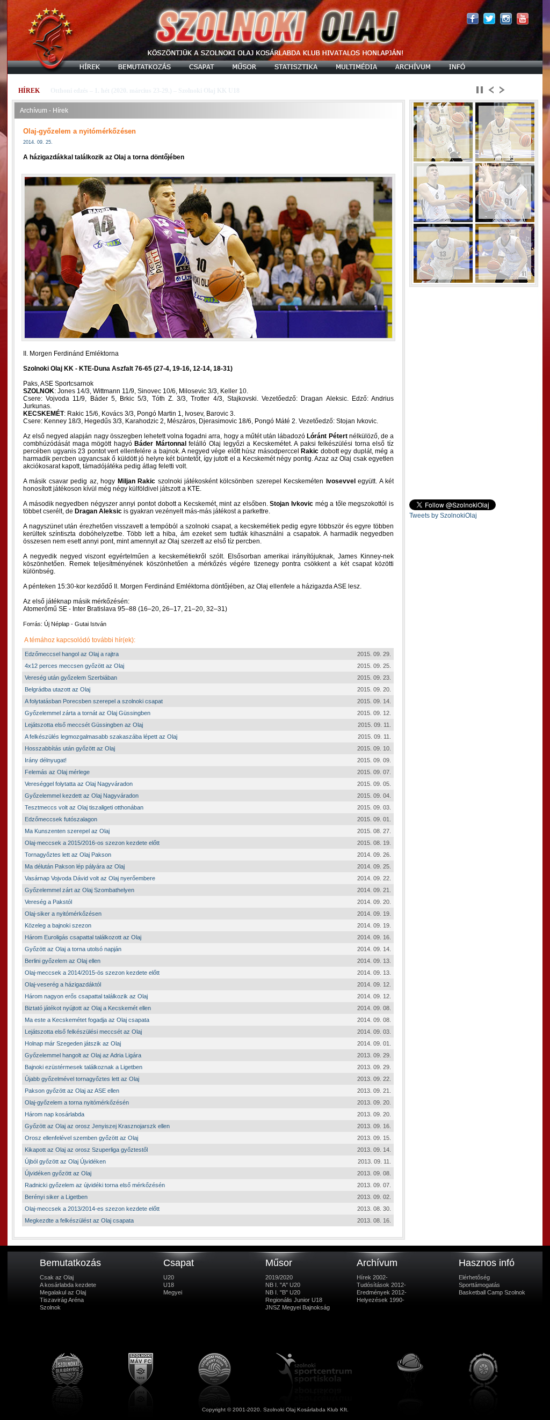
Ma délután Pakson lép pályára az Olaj (75, 866)
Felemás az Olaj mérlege (57, 772)
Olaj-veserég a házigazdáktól (63, 984)
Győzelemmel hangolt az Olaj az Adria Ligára (83, 1055)
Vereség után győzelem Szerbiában (71, 677)
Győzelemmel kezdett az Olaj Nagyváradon (82, 795)
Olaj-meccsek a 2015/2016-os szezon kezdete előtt (92, 843)
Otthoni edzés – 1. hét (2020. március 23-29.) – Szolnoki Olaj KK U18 (145, 90)
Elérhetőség (474, 1277)
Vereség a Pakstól (48, 902)
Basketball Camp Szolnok (492, 1292)
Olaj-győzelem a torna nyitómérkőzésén (77, 1102)
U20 (168, 1277)
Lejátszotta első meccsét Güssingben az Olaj (84, 725)
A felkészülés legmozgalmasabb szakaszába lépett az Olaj (101, 736)
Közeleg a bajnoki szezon (58, 925)
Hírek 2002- (372, 1277)
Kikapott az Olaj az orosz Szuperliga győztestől (86, 1149)
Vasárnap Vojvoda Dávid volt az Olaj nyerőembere (90, 878)
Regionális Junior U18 (293, 1300)
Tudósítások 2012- (381, 1285)
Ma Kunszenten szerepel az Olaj (67, 831)
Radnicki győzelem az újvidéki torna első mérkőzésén (95, 1185)
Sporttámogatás (479, 1285)
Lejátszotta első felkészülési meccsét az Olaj (83, 1031)
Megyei (172, 1292)
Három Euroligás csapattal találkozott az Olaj (83, 937)
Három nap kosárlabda (54, 1114)
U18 (168, 1285)
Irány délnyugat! (46, 760)
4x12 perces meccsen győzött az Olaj (74, 666)
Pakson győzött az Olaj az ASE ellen (72, 1090)
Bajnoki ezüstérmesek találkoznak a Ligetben (83, 1067)
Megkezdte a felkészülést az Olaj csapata (79, 1220)
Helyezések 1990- (380, 1300)
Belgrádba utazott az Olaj (57, 689)
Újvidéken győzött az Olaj (58, 1173)
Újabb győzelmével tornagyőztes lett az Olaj (82, 1079)
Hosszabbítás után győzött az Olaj (70, 748)
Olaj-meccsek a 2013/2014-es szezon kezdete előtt (92, 1208)
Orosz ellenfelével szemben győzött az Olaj (81, 1138)
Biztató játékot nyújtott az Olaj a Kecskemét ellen (88, 1008)
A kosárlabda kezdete (68, 1285)
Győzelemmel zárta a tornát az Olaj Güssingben (87, 713)
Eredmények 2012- (382, 1292)
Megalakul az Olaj (63, 1292)
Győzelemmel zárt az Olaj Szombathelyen (79, 890)
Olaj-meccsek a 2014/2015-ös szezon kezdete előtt (92, 972)
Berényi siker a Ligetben (56, 1197)
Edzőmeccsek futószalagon (61, 819)
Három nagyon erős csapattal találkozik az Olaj (86, 996)
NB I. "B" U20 (282, 1292)
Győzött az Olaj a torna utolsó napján (73, 949)
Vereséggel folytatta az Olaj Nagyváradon (79, 784)
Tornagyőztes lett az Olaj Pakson (68, 854)
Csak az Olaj (57, 1277)
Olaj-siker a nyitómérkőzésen (63, 913)
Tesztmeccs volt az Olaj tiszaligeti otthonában (84, 807)
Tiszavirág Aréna (62, 1300)
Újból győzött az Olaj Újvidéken (65, 1161)
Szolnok (50, 1307)
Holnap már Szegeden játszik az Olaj (73, 1043)
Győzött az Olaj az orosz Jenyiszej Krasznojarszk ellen (97, 1126)
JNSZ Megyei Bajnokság (297, 1307)
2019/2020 (279, 1277)
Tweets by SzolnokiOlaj (443, 515)
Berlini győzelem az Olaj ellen (62, 961)
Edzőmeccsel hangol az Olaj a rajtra (72, 654)
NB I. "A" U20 (282, 1285)
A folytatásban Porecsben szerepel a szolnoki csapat (94, 701)
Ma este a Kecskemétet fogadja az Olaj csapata (87, 1020)
